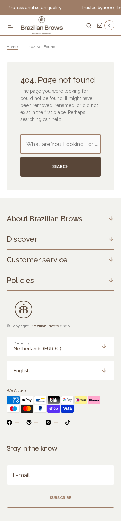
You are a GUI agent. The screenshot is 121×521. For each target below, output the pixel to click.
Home (12, 46)
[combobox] (60, 144)
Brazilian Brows (45, 326)
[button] (10, 25)
